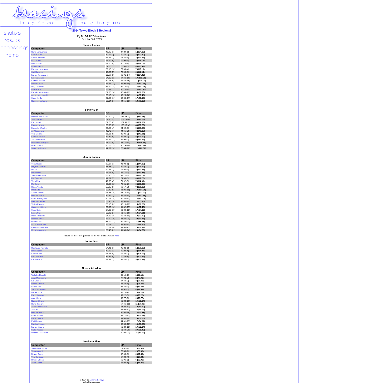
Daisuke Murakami (39, 116)
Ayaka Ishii (36, 89)
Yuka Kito (35, 181)
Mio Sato (35, 184)
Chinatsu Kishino (38, 207)
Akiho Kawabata (38, 224)
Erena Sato (36, 213)
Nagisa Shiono (37, 301)
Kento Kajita (36, 254)
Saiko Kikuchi (37, 330)
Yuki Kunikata (37, 357)
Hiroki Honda (37, 145)
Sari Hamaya (37, 72)
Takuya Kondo (37, 119)
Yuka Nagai (36, 164)
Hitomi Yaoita (37, 187)
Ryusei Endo (37, 354)
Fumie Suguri (37, 66)
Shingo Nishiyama (39, 348)
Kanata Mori (36, 259)
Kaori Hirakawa (38, 295)
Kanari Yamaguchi (39, 75)
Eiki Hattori (36, 122)
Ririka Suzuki (37, 315)
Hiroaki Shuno (37, 360)
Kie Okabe (36, 281)
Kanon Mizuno (37, 327)
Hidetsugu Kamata (39, 248)
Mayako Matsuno (39, 167)
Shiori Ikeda (36, 98)
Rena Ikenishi (37, 304)
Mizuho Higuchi (38, 216)
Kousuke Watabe (39, 128)
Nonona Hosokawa (39, 333)
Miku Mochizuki (38, 201)
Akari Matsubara (38, 278)
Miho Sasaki (36, 63)
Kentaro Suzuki (38, 137)
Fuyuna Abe (36, 221)
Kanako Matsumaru (40, 92)
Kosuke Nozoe (37, 125)
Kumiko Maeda (38, 324)
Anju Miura (36, 298)
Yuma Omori (36, 363)
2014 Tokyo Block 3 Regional (91, 30)
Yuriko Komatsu (38, 204)
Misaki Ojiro (36, 172)
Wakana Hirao (37, 284)
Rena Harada (37, 318)
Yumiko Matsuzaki (39, 307)
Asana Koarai (37, 193)
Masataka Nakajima (40, 142)
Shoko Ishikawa (38, 58)
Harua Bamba (37, 312)
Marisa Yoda (36, 292)
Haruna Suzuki (37, 195)
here (117, 236)
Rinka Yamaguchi (39, 198)
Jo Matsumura (37, 131)
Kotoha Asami (37, 78)
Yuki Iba (34, 310)
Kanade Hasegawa (39, 69)
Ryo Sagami (36, 251)
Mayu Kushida (37, 86)
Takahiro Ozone (38, 140)
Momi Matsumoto (38, 230)
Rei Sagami (36, 178)
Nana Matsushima (39, 52)
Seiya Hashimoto (38, 148)
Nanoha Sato (37, 84)
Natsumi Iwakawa (39, 101)
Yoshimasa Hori (38, 351)
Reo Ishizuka (37, 256)
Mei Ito (34, 170)
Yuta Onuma (36, 134)
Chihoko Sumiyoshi (39, 227)
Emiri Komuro (37, 321)
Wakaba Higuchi (38, 275)
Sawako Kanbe (38, 81)
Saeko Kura (36, 55)
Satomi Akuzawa (38, 175)
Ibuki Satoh (36, 286)
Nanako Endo (37, 219)
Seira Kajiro (36, 210)
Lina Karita (36, 60)
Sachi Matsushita (39, 289)
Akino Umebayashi (39, 95)
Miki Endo (35, 190)
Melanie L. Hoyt (97, 380)
